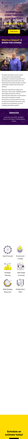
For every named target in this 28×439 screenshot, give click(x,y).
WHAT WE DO (14, 31)
